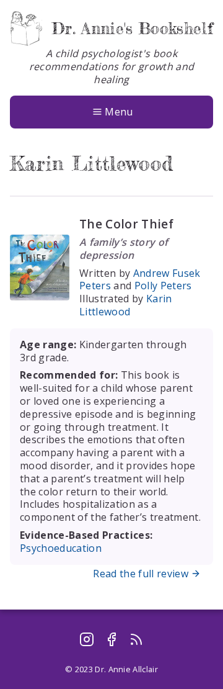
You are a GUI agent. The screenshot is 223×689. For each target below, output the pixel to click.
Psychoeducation (61, 548)
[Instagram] (86, 639)
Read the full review (140, 573)
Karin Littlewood (125, 305)
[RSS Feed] (136, 639)
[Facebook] (111, 639)
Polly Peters (163, 285)
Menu (119, 112)
